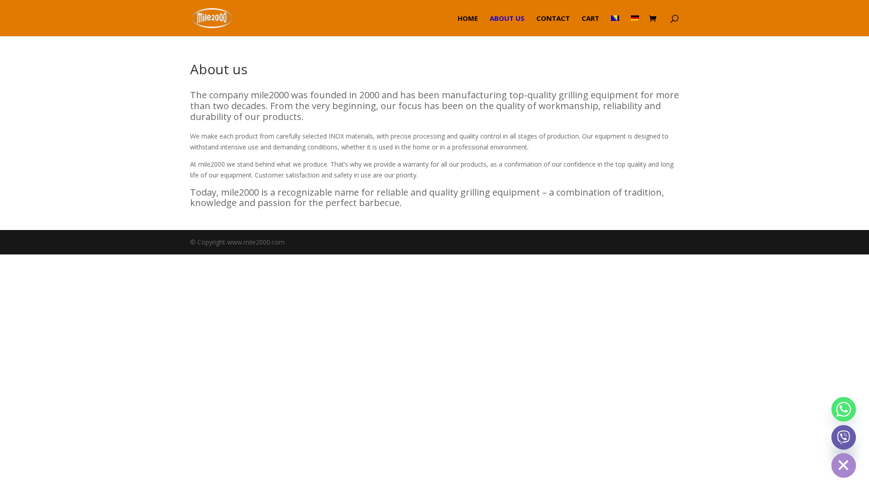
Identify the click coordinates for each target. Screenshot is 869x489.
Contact (553, 19)
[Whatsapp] (843, 409)
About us (507, 19)
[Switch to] (615, 25)
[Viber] (843, 437)
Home (468, 19)
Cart (590, 19)
